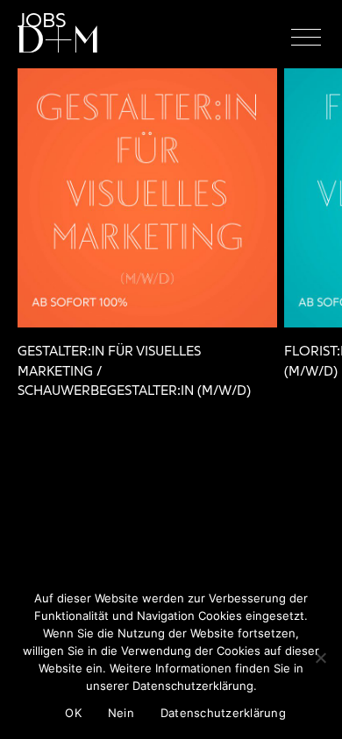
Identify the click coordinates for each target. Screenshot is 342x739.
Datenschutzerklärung (223, 713)
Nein (121, 713)
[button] (306, 38)
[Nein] (320, 657)
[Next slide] (309, 239)
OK (73, 713)
